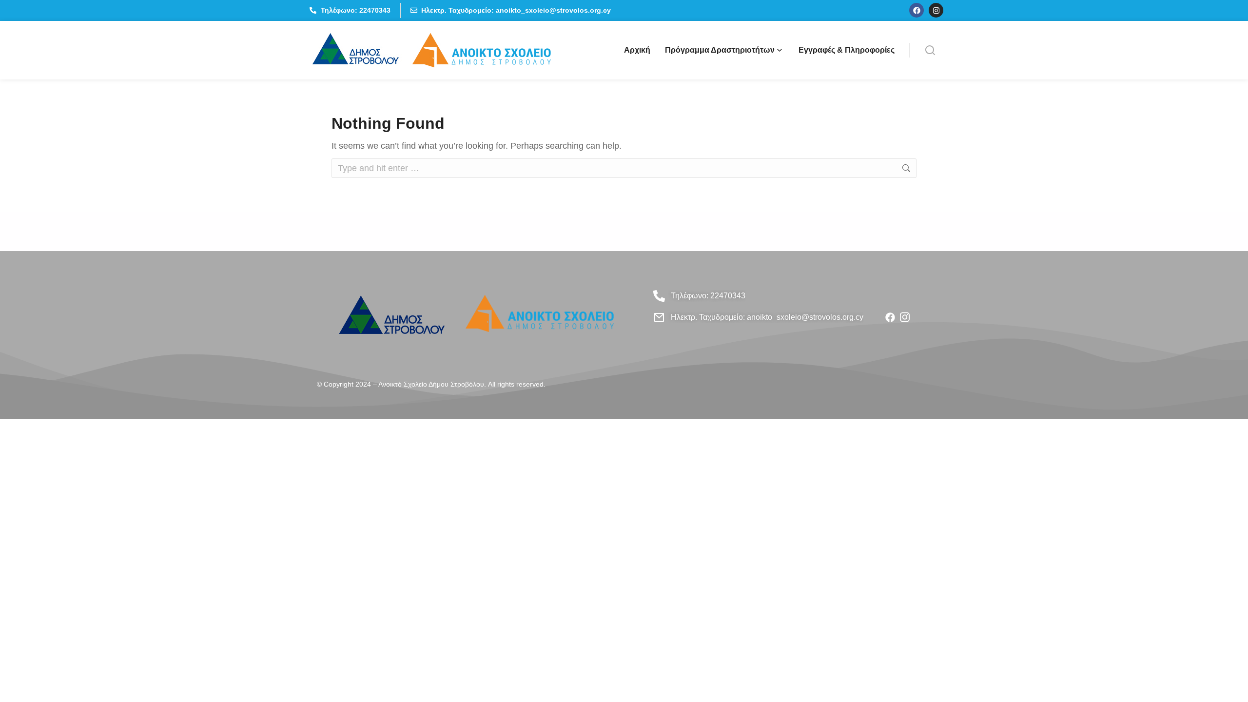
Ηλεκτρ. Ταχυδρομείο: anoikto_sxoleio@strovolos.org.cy (767, 317)
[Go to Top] (1228, 682)
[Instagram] (936, 10)
